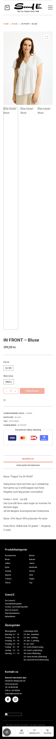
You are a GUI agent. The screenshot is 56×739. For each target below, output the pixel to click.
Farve (6, 362)
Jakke (7, 563)
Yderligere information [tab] (28, 465)
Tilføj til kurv (32, 391)
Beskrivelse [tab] (28, 459)
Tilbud (7, 583)
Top (30, 583)
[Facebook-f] (8, 699)
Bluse (18, 417)
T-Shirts (8, 579)
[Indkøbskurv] (6, 7)
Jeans (31, 563)
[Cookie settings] (7, 732)
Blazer (31, 555)
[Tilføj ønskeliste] (4, 400)
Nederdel (33, 567)
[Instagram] (15, 699)
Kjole (7, 567)
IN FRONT (22, 425)
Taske (31, 579)
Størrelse (8, 376)
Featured (14, 421)
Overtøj (8, 571)
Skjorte (8, 575)
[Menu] (50, 7)
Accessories (10, 555)
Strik (31, 575)
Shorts (32, 571)
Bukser (32, 559)
